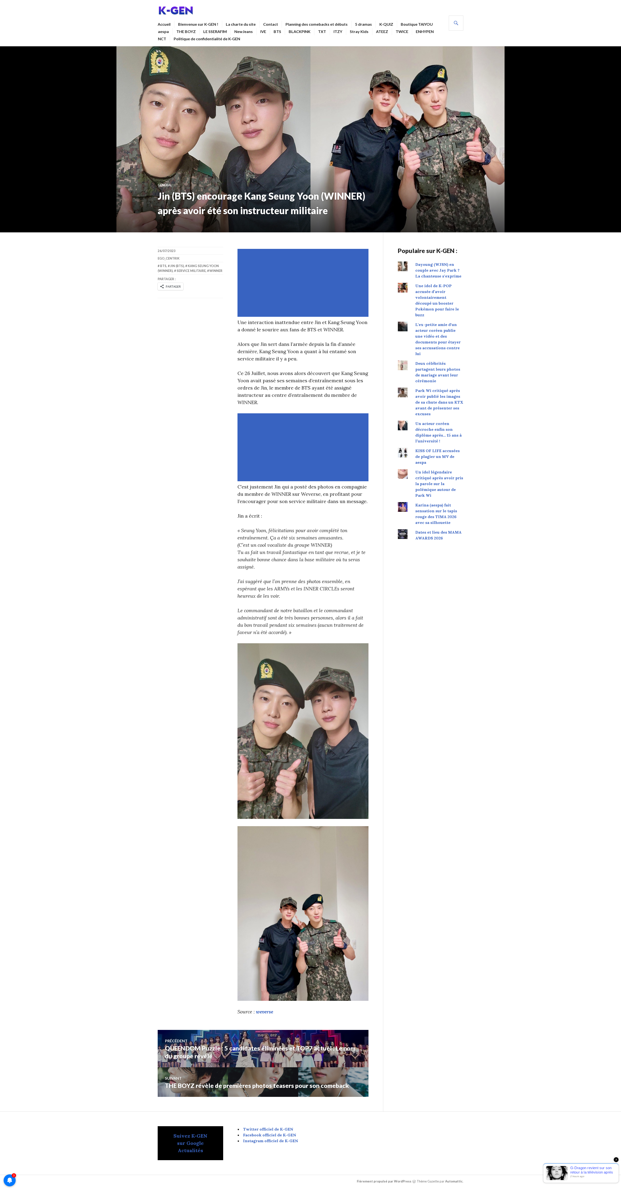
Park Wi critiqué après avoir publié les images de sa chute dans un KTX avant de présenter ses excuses (439, 402)
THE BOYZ (186, 31)
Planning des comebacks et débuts (317, 24)
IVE (263, 31)
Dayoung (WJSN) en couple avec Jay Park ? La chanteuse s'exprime (438, 270)
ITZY (338, 31)
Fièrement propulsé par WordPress (384, 1181)
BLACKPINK (299, 31)
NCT (162, 38)
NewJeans (243, 31)
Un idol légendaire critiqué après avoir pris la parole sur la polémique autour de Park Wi (439, 484)
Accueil (164, 24)
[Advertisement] (303, 283)
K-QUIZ (386, 24)
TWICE (402, 31)
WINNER (215, 271)
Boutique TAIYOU (417, 24)
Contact (270, 24)
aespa (163, 31)
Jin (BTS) (177, 266)
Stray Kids (359, 31)
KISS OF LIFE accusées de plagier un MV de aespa (437, 456)
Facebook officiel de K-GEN (269, 1135)
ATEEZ (382, 31)
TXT (322, 31)
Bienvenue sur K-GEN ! (198, 24)
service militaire (191, 271)
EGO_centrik (169, 258)
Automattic (454, 1181)
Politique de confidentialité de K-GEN (207, 38)
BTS (277, 31)
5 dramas (363, 24)
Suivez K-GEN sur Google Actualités (190, 1143)
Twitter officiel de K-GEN (268, 1129)
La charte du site (241, 24)
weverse (264, 1012)
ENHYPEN (425, 31)
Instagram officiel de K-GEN (270, 1140)
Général (165, 185)
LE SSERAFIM (215, 31)
